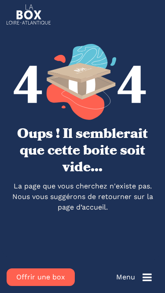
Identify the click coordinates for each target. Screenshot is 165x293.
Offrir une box (40, 277)
